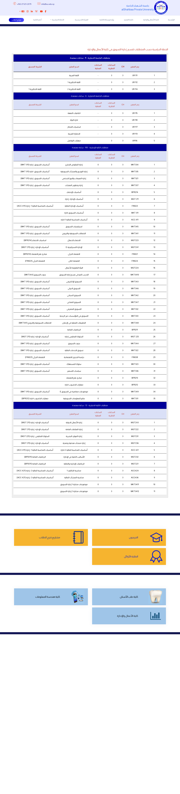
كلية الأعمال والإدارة (151, 20)
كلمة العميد (128, 20)
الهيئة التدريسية (81, 20)
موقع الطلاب (16, 20)
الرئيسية (171, 20)
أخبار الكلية (37, 20)
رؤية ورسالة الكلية (106, 20)
